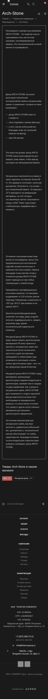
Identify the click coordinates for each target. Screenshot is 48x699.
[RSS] (39, 14)
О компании (24, 549)
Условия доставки (24, 586)
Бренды (24, 535)
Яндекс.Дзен (27, 664)
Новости (24, 553)
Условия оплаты (24, 583)
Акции (24, 524)
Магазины (24, 579)
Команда (24, 557)
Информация (24, 573)
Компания (24, 544)
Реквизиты (24, 590)
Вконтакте (20, 664)
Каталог (24, 519)
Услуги (24, 529)
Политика (24, 594)
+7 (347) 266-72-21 (25, 637)
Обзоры (24, 598)
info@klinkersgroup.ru (25, 645)
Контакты (24, 564)
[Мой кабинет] (38, 4)
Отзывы (24, 560)
